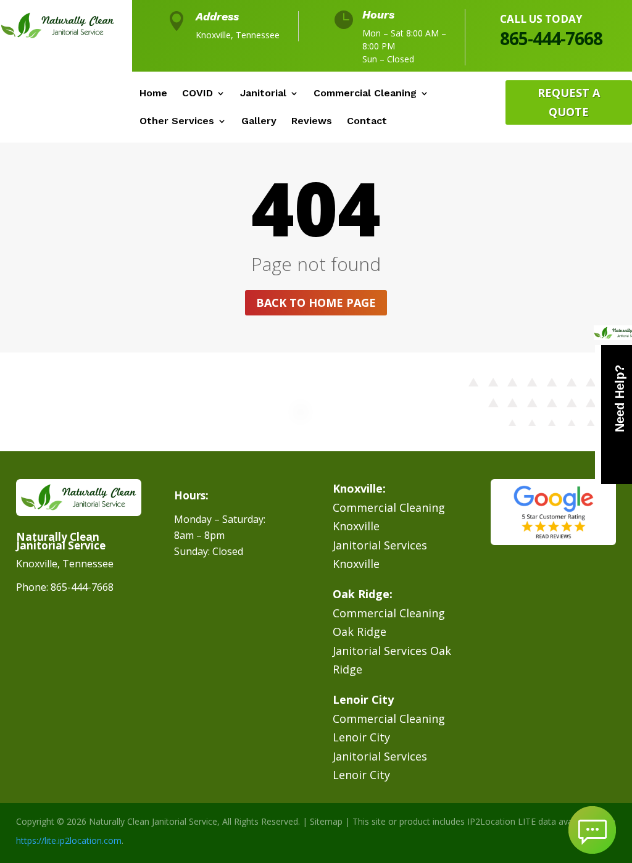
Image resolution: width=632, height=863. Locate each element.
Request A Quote (569, 102)
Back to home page (316, 302)
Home (153, 94)
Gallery (258, 122)
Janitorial (263, 94)
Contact (367, 122)
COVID (197, 94)
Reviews (311, 122)
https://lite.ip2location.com (69, 840)
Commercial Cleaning (365, 94)
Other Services (176, 122)
